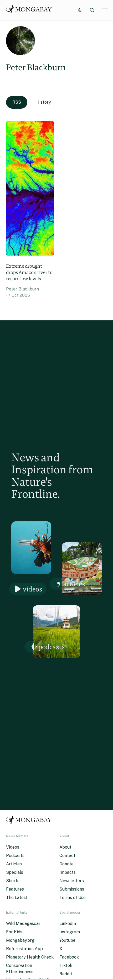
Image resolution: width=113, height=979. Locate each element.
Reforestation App (24, 948)
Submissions (71, 889)
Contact (67, 855)
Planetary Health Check (30, 957)
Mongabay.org (20, 940)
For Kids (14, 931)
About (65, 847)
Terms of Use (72, 897)
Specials (14, 872)
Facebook (69, 957)
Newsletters (71, 880)
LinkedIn (67, 923)
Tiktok (65, 965)
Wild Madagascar (23, 923)
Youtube (67, 940)
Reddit (65, 973)
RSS (16, 102)
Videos (32, 589)
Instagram (69, 931)
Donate (66, 863)
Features (15, 889)
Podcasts (51, 646)
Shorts (12, 880)
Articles (74, 583)
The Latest (17, 897)
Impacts (67, 872)
